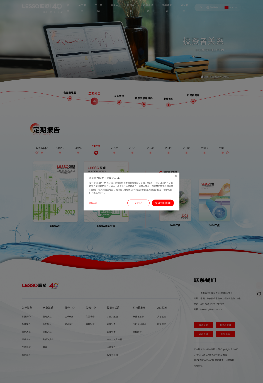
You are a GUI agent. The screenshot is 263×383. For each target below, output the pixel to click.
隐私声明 (93, 203)
